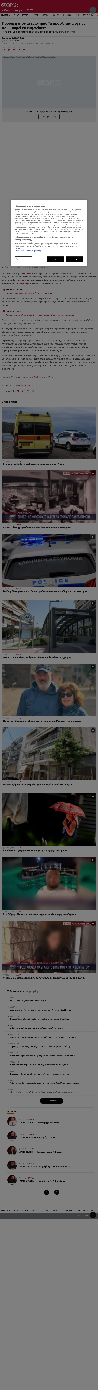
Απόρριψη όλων (56, 259)
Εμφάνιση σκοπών (23, 259)
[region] (49, 233)
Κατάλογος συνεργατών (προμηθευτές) (28, 251)
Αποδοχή (75, 259)
